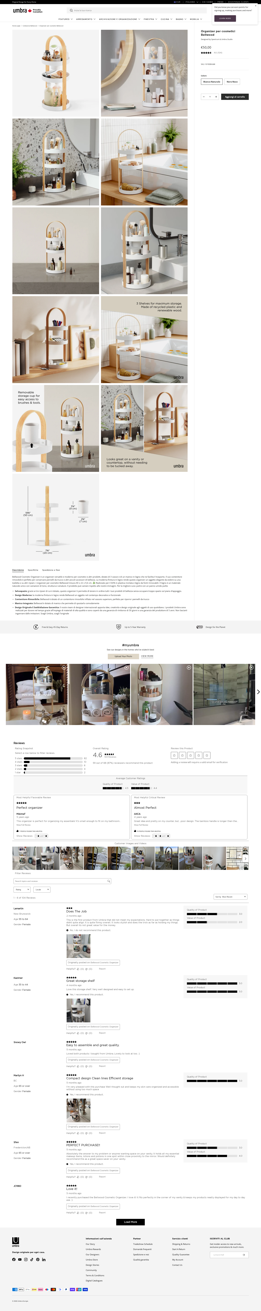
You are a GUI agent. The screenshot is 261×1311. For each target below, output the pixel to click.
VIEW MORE (147, 656)
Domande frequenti (142, 1249)
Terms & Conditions (95, 1275)
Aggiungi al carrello (235, 96)
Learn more (225, 18)
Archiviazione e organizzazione (118, 19)
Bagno (179, 19)
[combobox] (137, 10)
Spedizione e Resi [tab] (51, 570)
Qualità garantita (141, 1259)
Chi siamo (207, 2)
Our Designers (92, 1254)
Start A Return (178, 1249)
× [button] (255, 5)
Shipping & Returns (181, 1244)
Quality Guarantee (180, 1254)
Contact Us (177, 1265)
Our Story (90, 1244)
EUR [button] (178, 2)
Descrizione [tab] (18, 570)
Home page (16, 25)
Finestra (149, 19)
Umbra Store (92, 1259)
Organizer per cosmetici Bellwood (51, 25)
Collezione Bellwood (30, 25)
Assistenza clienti (238, 2)
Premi (220, 2)
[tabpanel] (100, 595)
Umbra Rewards (93, 1249)
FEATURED (64, 19)
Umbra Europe (23, 1301)
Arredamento (84, 19)
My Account (177, 1259)
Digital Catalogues (94, 1280)
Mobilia (194, 19)
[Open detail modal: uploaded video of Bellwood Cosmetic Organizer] (224, 695)
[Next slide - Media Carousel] (258, 692)
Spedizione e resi (141, 1254)
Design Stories (92, 1265)
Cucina (165, 19)
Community (91, 1270)
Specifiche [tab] (33, 570)
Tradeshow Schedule (143, 1244)
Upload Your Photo (123, 656)
